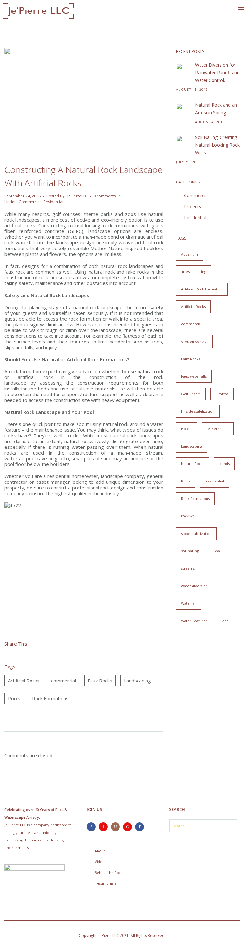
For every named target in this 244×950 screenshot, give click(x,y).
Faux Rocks (100, 680)
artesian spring (193, 271)
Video (100, 861)
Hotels (186, 428)
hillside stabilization (197, 411)
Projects (192, 206)
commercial (63, 680)
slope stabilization (196, 533)
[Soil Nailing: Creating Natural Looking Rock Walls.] (184, 143)
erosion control (194, 341)
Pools (14, 698)
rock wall (188, 516)
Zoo (225, 620)
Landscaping (137, 680)
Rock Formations (50, 698)
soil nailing (190, 550)
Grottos (221, 393)
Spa (217, 550)
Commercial (30, 201)
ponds (224, 463)
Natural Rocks (192, 463)
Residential (53, 201)
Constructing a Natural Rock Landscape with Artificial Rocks (83, 176)
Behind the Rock (109, 872)
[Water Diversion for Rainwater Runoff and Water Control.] (184, 71)
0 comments (104, 196)
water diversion (194, 585)
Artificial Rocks (23, 680)
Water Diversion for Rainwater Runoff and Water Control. (217, 72)
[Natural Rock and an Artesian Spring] (184, 111)
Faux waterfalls (194, 376)
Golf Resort (190, 393)
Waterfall (188, 603)
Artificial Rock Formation (202, 289)
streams (188, 568)
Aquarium (189, 254)
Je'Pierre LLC (217, 428)
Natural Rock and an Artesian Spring (216, 109)
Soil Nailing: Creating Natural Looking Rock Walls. (217, 145)
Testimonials (105, 883)
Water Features (194, 620)
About (100, 850)
